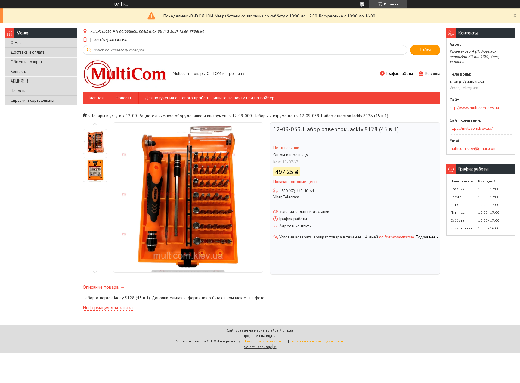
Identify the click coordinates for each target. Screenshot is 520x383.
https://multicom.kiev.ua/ (471, 128)
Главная (96, 97)
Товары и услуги (106, 115)
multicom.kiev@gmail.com (473, 148)
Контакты (19, 71)
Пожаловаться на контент (265, 341)
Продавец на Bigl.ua (260, 335)
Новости (18, 90)
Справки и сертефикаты (32, 100)
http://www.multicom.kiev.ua (474, 108)
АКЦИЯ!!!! (19, 81)
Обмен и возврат (26, 61)
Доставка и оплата (28, 52)
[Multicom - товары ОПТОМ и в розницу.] (125, 74)
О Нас (16, 42)
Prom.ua (286, 330)
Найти (425, 50)
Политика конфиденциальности (317, 341)
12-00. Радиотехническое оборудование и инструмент (177, 115)
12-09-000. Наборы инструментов (263, 115)
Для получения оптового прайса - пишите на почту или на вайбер (209, 97)
